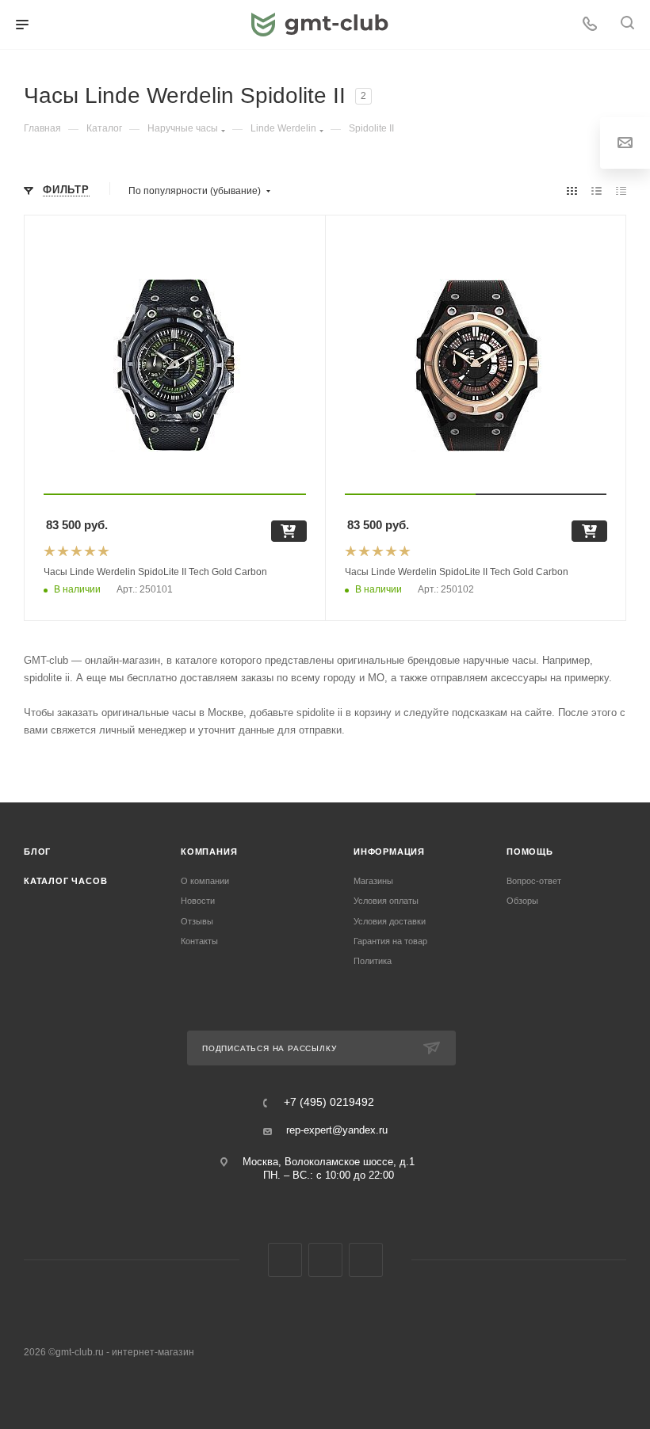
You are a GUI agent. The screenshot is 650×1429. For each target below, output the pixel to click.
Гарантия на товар (390, 941)
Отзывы (197, 921)
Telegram (325, 1260)
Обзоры (522, 900)
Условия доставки (390, 921)
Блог (37, 851)
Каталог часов (65, 881)
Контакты (199, 941)
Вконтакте (285, 1260)
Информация (389, 851)
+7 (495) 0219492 (329, 1102)
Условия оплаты (386, 900)
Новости (198, 900)
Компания (209, 851)
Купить (289, 531)
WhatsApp (366, 1260)
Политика (373, 961)
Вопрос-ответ (534, 881)
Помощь (530, 851)
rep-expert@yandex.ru (337, 1130)
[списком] (596, 191)
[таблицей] (621, 191)
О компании (205, 881)
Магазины (373, 881)
